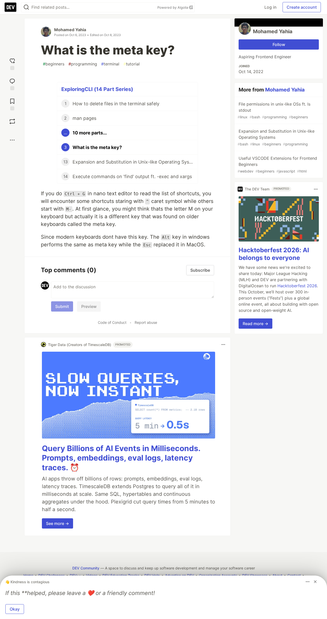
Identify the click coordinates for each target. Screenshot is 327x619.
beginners (53, 63)
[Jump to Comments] (12, 84)
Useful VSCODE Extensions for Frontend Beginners (277, 164)
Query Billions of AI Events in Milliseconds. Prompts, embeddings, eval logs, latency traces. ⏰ (121, 458)
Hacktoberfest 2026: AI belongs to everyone (274, 254)
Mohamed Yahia (70, 29)
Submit (62, 306)
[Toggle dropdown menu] (223, 344)
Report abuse (146, 322)
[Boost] (12, 121)
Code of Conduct (112, 322)
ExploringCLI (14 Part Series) (97, 89)
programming (82, 63)
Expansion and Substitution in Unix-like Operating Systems (276, 137)
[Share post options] (12, 140)
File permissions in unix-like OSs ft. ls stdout (274, 110)
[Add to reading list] (12, 104)
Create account (302, 7)
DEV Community (85, 568)
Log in (270, 7)
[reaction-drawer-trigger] (12, 63)
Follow (279, 44)
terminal (110, 63)
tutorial (131, 63)
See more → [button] (57, 523)
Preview (89, 306)
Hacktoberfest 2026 (297, 286)
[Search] (26, 7)
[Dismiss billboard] (315, 582)
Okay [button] (15, 609)
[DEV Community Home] (10, 7)
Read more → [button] (255, 323)
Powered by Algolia (173, 7)
